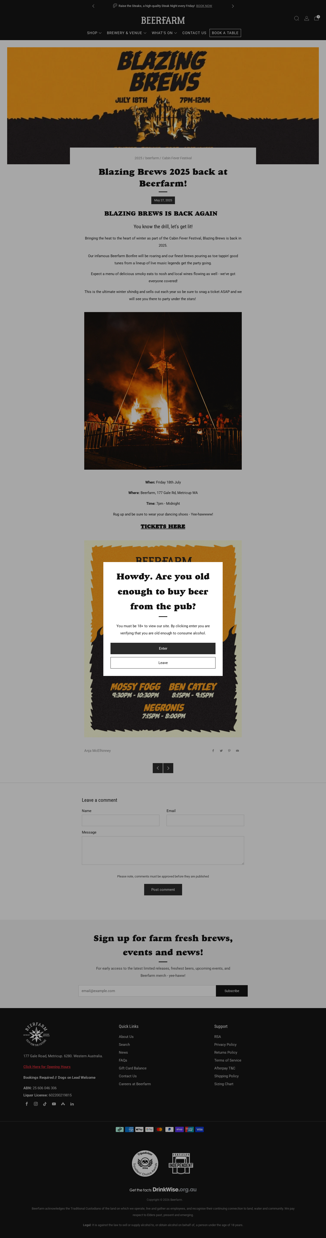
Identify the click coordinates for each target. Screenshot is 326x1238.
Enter (163, 648)
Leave (163, 663)
